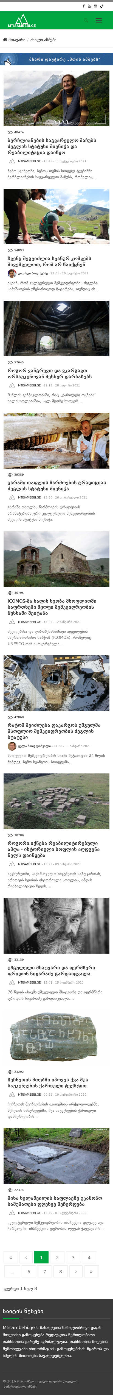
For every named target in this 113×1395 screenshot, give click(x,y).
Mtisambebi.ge (29, 161)
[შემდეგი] (76, 1271)
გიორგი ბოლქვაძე (33, 273)
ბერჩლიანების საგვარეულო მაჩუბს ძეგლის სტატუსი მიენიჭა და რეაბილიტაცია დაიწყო (52, 146)
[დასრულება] (91, 1271)
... (12, 1271)
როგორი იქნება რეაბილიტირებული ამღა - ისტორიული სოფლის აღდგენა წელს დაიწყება (54, 849)
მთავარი (16, 39)
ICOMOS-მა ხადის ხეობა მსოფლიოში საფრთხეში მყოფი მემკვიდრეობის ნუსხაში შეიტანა (52, 607)
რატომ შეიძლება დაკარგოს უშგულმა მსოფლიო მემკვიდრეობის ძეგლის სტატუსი (54, 731)
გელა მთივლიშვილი (34, 746)
